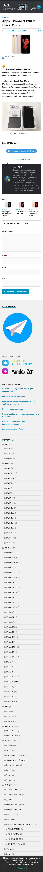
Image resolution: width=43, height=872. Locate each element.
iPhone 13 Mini (11, 587)
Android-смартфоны (14, 795)
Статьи (9, 849)
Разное (9, 770)
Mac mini (9, 459)
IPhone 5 (9, 622)
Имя (4, 256)
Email (4, 267)
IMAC (7, 444)
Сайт (4, 278)
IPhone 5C (10, 627)
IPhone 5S (10, 632)
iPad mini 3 (10, 518)
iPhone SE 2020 (12, 682)
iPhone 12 (10, 567)
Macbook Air (11, 731)
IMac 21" (9, 449)
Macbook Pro (11, 736)
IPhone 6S (10, 652)
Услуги (8, 854)
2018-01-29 (22, 31)
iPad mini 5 (10, 528)
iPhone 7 (5, 17)
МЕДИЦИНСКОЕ (14, 839)
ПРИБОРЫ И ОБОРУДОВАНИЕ (18, 824)
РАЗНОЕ (8, 785)
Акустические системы (15, 755)
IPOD (7, 707)
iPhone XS (10, 697)
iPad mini (9, 508)
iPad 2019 (10, 483)
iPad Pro (9, 538)
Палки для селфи (13, 765)
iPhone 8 (9, 672)
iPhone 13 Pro (11, 592)
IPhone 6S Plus (11, 657)
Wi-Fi (8, 750)
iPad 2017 (10, 473)
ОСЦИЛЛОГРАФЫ (15, 844)
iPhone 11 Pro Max (13, 562)
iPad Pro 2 (10, 543)
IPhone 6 (9, 642)
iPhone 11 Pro (11, 557)
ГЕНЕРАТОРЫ (13, 834)
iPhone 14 (10, 597)
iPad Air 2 (9, 503)
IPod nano (10, 716)
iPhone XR (10, 692)
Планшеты (10, 819)
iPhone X (9, 687)
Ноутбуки (10, 814)
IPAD (7, 464)
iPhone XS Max (11, 702)
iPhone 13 (10, 582)
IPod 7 (8, 711)
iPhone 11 (10, 552)
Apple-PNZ (11, 31)
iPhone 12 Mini (11, 572)
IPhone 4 (9, 612)
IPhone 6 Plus (11, 647)
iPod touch (10, 721)
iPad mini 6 (10, 533)
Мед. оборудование (13, 809)
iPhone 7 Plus (11, 667)
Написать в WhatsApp (21, 159)
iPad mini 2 (10, 513)
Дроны (9, 799)
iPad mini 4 (10, 523)
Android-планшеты (13, 790)
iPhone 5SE (10, 637)
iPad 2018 (10, 478)
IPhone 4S (10, 617)
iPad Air (9, 498)
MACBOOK (9, 726)
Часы (8, 775)
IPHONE (8, 548)
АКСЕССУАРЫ (10, 741)
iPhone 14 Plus (11, 602)
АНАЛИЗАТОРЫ (14, 829)
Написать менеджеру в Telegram (22, 151)
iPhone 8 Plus (11, 677)
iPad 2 (8, 468)
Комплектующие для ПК (15, 805)
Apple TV (9, 745)
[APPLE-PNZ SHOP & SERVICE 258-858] (21, 7)
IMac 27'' (9, 454)
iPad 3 (8, 488)
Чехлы (8, 780)
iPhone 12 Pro (11, 577)
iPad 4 (8, 493)
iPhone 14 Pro (11, 607)
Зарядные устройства (14, 760)
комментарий (8, 231)
